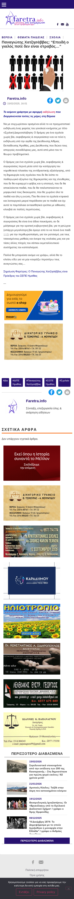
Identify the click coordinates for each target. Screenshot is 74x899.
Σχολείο (65, 380)
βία (6, 380)
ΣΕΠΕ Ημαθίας (50, 382)
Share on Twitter (58, 100)
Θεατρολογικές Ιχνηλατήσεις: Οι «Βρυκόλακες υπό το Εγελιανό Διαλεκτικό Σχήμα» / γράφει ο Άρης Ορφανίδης (48, 807)
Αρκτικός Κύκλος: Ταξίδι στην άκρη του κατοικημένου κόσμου (47, 789)
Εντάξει (24, 892)
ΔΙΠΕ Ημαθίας (17, 382)
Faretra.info (16, 98)
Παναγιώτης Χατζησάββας (33, 382)
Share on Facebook (50, 100)
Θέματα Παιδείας (31, 37)
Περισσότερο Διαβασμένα (37, 840)
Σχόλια (55, 37)
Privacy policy (46, 892)
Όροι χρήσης (37, 875)
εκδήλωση (49, 111)
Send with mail (66, 100)
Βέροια (7, 37)
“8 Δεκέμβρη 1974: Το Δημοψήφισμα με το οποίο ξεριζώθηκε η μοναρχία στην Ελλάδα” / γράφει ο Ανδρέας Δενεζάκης (46, 828)
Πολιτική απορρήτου (37, 869)
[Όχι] (68, 888)
